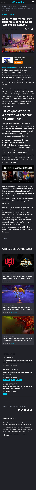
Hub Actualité (12, 6)
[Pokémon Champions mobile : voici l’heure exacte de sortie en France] (18, 375)
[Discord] (19, 409)
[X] (28, 29)
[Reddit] (31, 29)
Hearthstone (8, 358)
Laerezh (12, 343)
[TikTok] (31, 409)
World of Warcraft (23, 6)
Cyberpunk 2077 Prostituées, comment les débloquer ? (15, 434)
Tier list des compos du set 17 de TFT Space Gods (17, 427)
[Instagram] (22, 409)
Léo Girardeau (14, 281)
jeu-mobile (6, 380)
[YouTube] (25, 409)
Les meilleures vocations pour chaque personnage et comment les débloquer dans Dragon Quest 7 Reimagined (17, 430)
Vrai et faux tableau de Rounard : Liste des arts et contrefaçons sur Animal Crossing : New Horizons (17, 423)
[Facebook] (25, 29)
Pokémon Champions (10, 370)
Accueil (4, 6)
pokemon (18, 380)
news (12, 380)
